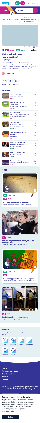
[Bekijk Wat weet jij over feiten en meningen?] (20, 266)
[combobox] (24, 10)
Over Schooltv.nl (8, 374)
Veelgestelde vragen (10, 371)
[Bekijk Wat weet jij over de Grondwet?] (20, 189)
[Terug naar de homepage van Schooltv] (5, 3)
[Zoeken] (35, 10)
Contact (5, 368)
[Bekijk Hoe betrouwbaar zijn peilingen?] (20, 303)
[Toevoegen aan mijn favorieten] (36, 233)
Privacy (5, 376)
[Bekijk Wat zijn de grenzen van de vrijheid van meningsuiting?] (20, 228)
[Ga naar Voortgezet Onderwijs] (6, 10)
